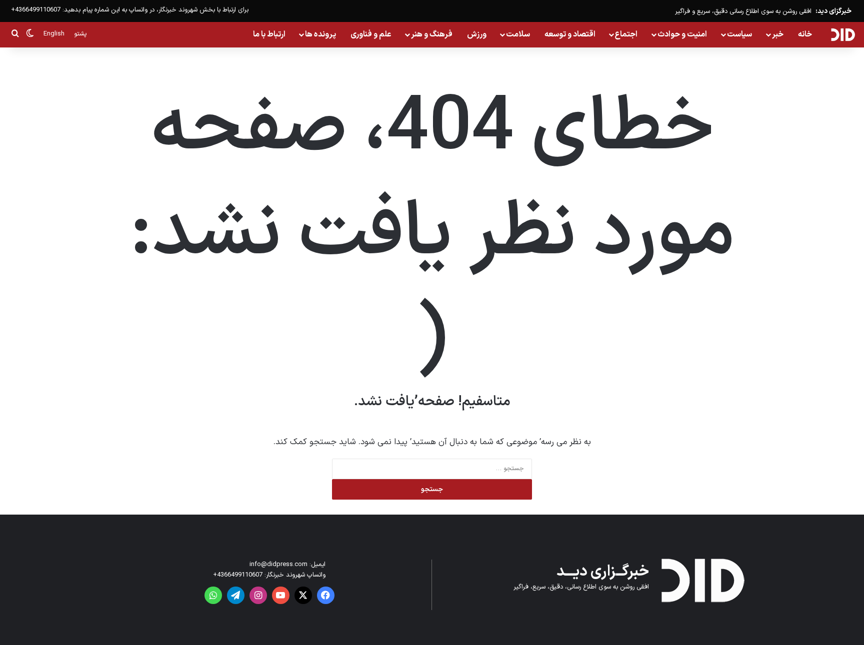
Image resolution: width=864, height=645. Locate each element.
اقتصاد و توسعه (570, 34)
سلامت (518, 34)
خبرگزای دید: (834, 11)
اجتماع (626, 34)
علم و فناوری (371, 34)
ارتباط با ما (269, 34)
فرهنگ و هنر (431, 34)
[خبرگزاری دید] (842, 34)
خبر (778, 34)
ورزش (476, 34)
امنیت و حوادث (682, 34)
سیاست (739, 34)
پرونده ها (320, 34)
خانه (805, 34)
